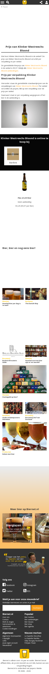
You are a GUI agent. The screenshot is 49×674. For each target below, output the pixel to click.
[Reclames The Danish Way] (36, 294)
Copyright (6, 638)
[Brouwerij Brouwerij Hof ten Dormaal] (36, 408)
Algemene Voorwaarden (11, 636)
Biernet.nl (11, 668)
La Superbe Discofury (32, 636)
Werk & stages (8, 622)
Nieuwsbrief (7, 645)
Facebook (10, 585)
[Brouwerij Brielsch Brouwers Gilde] (13, 351)
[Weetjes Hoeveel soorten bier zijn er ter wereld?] (36, 351)
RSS (28, 591)
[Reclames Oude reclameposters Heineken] (13, 408)
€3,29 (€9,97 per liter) (24, 206)
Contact (5, 619)
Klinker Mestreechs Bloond (36, 65)
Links (4, 641)
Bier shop (28, 624)
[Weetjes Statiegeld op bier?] (24, 379)
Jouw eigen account (10, 643)
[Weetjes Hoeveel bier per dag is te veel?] (13, 294)
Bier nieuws (28, 622)
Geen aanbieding (24, 202)
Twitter (9, 591)
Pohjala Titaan (30, 643)
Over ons (6, 617)
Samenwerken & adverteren (8, 625)
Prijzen (5, 7)
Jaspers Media (36, 668)
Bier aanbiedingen (31, 619)
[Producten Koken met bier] (24, 436)
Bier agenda (29, 626)
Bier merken (29, 617)
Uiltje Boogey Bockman (33, 641)
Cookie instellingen (9, 629)
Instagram (31, 585)
